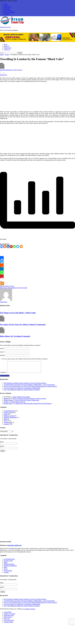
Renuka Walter (8, 403)
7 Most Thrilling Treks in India (21, 397)
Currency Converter (9, 613)
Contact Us (7, 14)
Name (2, 348)
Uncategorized (8, 422)
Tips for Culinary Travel (7, 286)
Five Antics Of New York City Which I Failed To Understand (22, 324)
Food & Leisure (8, 412)
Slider (5, 419)
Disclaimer (7, 9)
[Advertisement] (37, 96)
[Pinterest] (11, 246)
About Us (6, 5)
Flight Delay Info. (9, 615)
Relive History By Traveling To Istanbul (15, 336)
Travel (7, 54)
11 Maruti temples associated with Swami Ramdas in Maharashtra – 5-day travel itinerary (29, 384)
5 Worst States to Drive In (17, 402)
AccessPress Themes (29, 609)
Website (2, 355)
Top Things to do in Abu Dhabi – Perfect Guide (18, 313)
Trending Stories (8, 622)
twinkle (6, 402)
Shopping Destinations (10, 417)
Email (2, 352)
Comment (3, 372)
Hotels (5, 414)
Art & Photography (9, 411)
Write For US (7, 7)
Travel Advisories (9, 620)
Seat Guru (7, 618)
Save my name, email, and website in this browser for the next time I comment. (25, 359)
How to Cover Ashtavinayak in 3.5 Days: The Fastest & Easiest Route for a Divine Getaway (30, 386)
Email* (2, 446)
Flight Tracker (8, 617)
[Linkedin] (8, 246)
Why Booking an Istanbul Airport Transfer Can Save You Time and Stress (25, 383)
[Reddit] (4, 246)
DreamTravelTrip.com (14, 545)
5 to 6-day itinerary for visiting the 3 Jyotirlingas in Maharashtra (22, 388)
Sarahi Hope (3, 70)
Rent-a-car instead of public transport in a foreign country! (29, 398)
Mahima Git (7, 398)
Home (5, 4)
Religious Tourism (9, 416)
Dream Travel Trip (5, 27)
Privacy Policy (8, 10)
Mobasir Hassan (8, 400)
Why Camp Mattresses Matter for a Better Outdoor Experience (22, 389)
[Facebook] (1, 246)
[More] (21, 246)
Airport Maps (7, 612)
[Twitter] (17, 246)
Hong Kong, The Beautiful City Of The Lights (13, 288)
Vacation (6, 424)
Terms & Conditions (9, 12)
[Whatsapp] (14, 246)
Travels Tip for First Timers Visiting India (27, 400)
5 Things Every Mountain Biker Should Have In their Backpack (32, 403)
